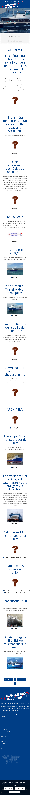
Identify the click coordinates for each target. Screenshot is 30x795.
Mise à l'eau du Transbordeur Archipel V (15, 289)
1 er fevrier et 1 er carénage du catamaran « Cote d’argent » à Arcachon (15, 482)
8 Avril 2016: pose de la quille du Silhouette (15, 327)
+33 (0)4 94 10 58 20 (11, 1)
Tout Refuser (20, 788)
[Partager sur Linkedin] (17, 42)
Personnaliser (8, 788)
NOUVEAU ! (15, 217)
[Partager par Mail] (21, 42)
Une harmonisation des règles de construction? (15, 167)
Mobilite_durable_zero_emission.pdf (15, 592)
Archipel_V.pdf (16, 428)
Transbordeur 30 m (15, 602)
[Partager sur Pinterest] (14, 42)
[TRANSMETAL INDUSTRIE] (10, 4)
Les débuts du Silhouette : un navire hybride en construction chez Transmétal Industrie (15, 64)
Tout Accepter (15, 792)
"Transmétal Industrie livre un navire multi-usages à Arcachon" (15, 124)
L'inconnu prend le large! (15, 251)
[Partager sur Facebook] (8, 42)
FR (20, 1)
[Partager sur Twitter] (11, 42)
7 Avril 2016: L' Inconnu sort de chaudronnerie (15, 371)
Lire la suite (15, 109)
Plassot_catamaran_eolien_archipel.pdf (15, 557)
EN (23, 1)
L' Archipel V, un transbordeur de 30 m (15, 439)
